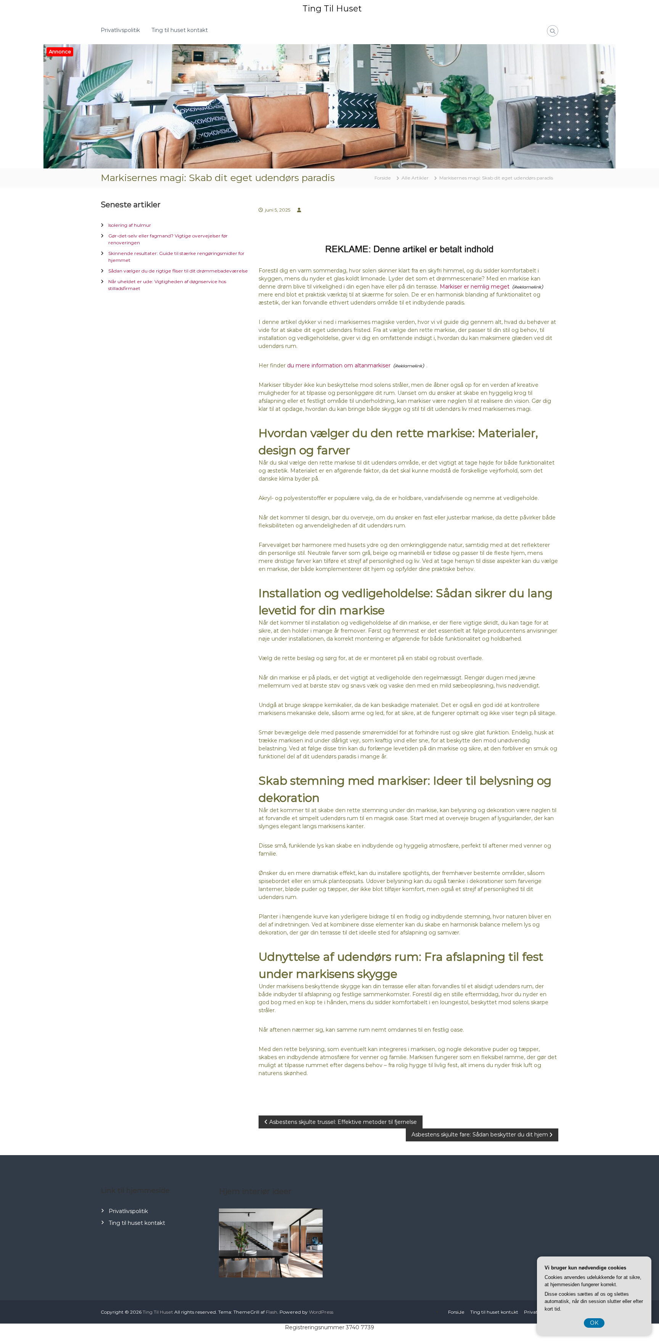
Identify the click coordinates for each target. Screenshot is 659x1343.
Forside (456, 1312)
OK (594, 1322)
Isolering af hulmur (129, 225)
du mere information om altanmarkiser (339, 365)
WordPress (321, 1312)
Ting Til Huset (332, 8)
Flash (271, 1312)
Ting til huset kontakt (179, 30)
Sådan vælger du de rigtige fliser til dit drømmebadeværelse (178, 271)
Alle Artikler (415, 178)
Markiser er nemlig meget (475, 286)
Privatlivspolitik (120, 30)
